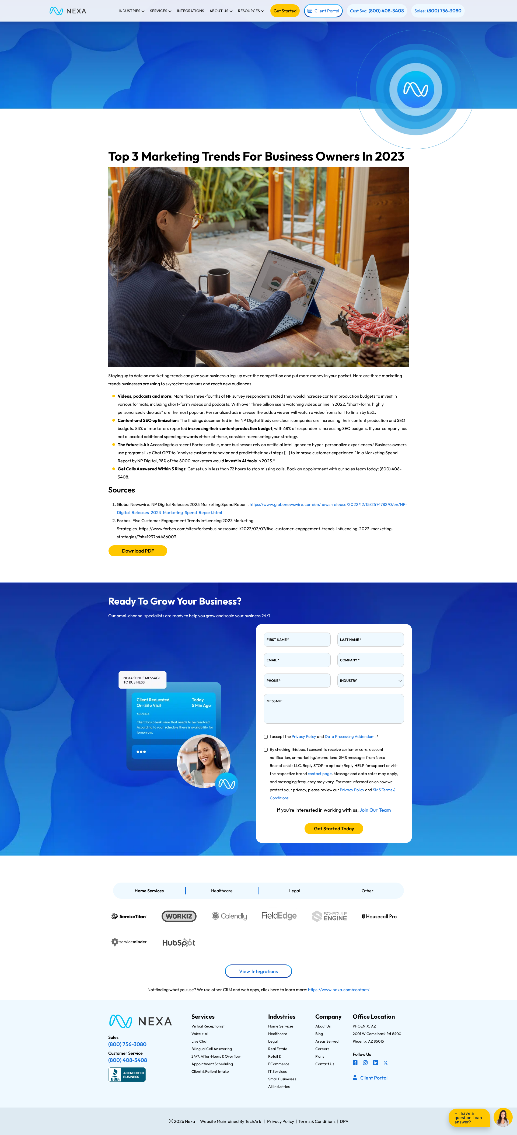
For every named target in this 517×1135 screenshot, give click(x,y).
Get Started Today (334, 828)
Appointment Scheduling (212, 1063)
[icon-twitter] (386, 1063)
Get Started (285, 10)
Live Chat (199, 1041)
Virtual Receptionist (208, 1026)
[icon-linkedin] (376, 1063)
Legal (294, 890)
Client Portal (327, 10)
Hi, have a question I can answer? (468, 1117)
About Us (323, 1026)
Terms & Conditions (317, 1121)
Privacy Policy (304, 736)
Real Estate (277, 1048)
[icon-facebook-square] (356, 1063)
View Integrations (258, 971)
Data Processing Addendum (350, 736)
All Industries (279, 1086)
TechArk (252, 1121)
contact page (320, 773)
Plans (319, 1056)
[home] (68, 10)
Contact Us (324, 1063)
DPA (344, 1121)
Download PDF (138, 551)
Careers (322, 1048)
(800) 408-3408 (386, 10)
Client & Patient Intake (210, 1071)
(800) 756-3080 (444, 10)
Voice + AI (199, 1033)
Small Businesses (282, 1079)
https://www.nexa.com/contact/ (338, 989)
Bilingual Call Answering (211, 1048)
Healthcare (222, 890)
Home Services (149, 890)
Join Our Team (375, 810)
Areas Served (326, 1041)
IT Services (277, 1071)
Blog (319, 1033)
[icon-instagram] (366, 1063)
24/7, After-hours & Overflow (216, 1056)
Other (367, 890)
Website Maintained (219, 1121)
